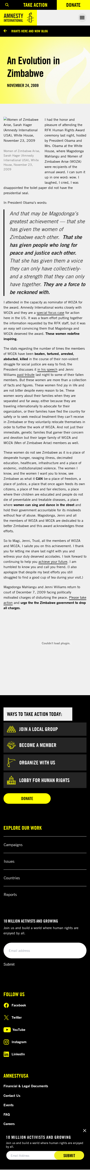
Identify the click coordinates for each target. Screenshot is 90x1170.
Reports (10, 894)
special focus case (50, 312)
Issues (9, 861)
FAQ (6, 1114)
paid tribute (26, 374)
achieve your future (52, 561)
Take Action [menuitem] (35, 5)
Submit (8, 964)
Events (8, 1105)
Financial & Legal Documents (25, 1086)
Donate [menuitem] (78, 6)
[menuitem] (7, 5)
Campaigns (13, 844)
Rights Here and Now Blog (29, 31)
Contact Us (11, 1095)
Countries (12, 877)
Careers (9, 1124)
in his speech (47, 369)
